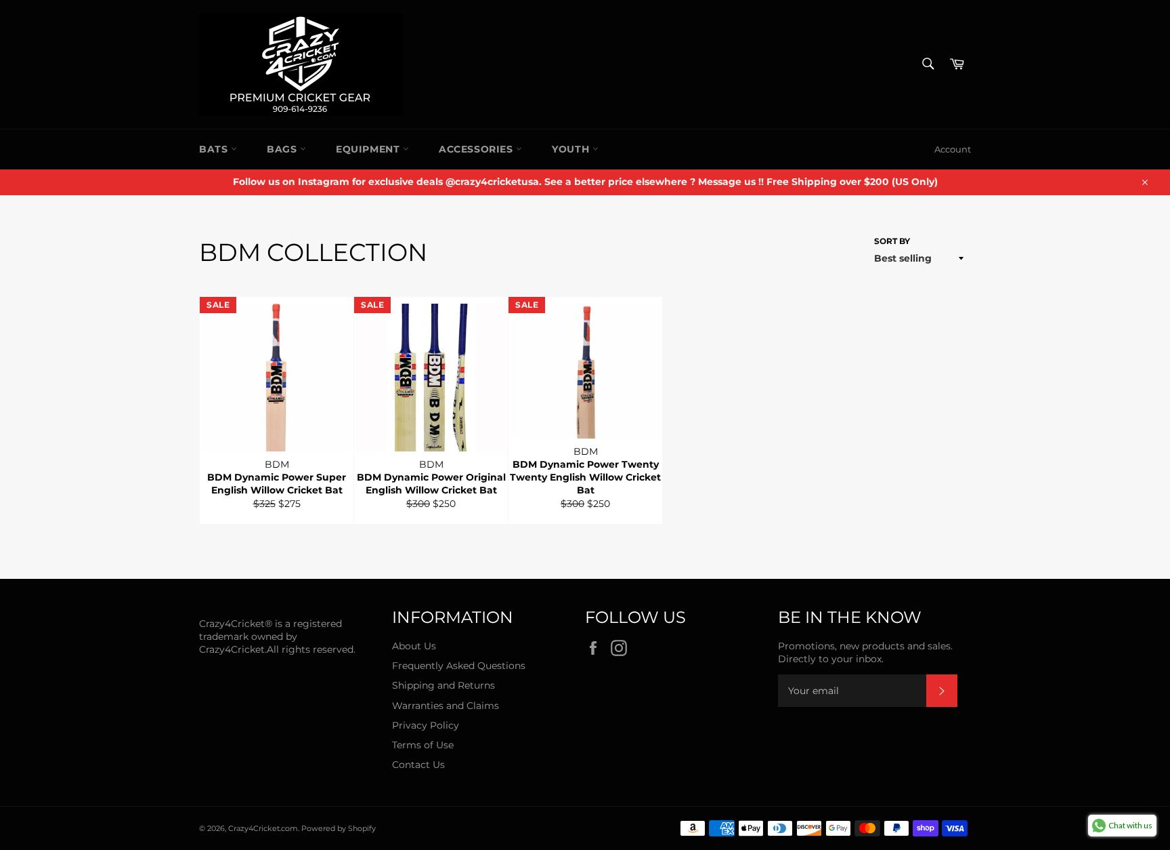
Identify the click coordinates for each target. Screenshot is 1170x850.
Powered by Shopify (338, 828)
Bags (283, 149)
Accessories (477, 149)
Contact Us (418, 764)
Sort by (892, 241)
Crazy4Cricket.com (263, 828)
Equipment (369, 149)
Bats (215, 149)
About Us (414, 646)
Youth (572, 149)
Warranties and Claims (445, 706)
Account (952, 149)
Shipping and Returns (443, 685)
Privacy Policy (425, 725)
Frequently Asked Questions (458, 666)
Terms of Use (423, 745)
